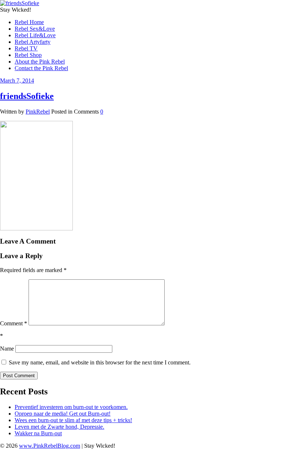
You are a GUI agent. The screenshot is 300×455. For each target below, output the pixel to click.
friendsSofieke (27, 96)
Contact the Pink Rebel (41, 68)
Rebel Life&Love (35, 35)
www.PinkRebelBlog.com (49, 446)
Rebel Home (29, 22)
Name (7, 348)
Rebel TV (26, 48)
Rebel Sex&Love (35, 29)
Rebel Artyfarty (32, 42)
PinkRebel (38, 111)
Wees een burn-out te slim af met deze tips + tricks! (73, 420)
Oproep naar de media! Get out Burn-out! (62, 413)
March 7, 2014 (17, 80)
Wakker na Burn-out (38, 433)
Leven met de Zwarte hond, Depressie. (59, 427)
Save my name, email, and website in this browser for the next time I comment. (100, 362)
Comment (13, 323)
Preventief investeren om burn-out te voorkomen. (71, 407)
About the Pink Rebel (40, 61)
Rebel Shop (28, 55)
